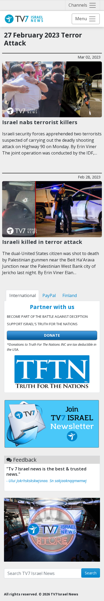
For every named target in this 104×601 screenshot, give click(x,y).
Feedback (25, 459)
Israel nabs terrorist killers (39, 122)
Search (91, 572)
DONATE (52, 335)
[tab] (22, 295)
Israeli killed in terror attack (42, 241)
